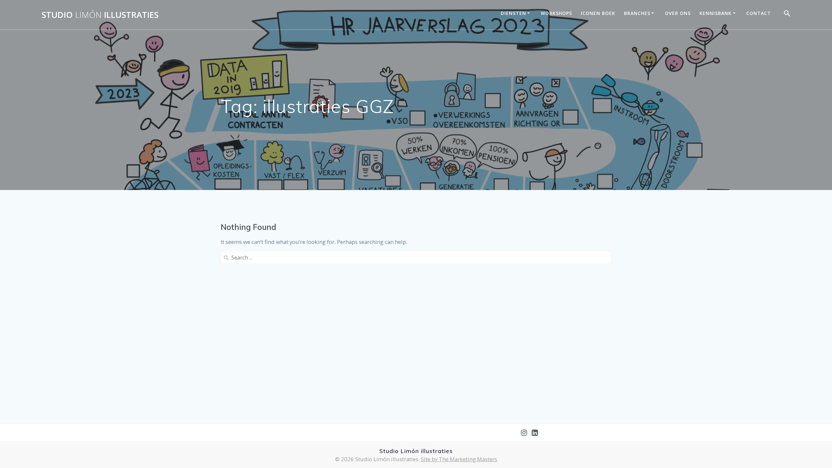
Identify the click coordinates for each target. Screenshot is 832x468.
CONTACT (758, 13)
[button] (787, 15)
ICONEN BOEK (598, 13)
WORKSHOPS (556, 13)
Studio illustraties (100, 15)
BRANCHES (637, 13)
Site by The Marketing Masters (459, 459)
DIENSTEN (513, 13)
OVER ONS (678, 13)
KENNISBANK (715, 13)
